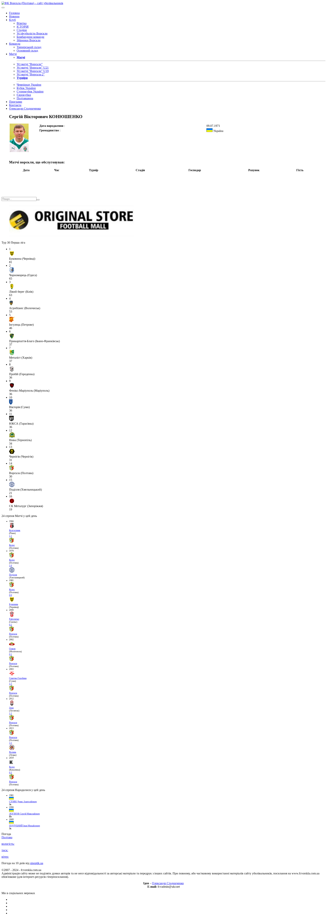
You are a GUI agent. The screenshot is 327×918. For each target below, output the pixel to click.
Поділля (13, 574)
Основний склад (27, 50)
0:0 (10, 595)
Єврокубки (24, 94)
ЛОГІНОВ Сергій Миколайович (24, 813)
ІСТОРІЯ (23, 26)
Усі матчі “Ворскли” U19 (33, 71)
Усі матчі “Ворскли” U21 (33, 67)
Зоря (11, 707)
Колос (12, 545)
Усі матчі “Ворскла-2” (31, 74)
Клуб (12, 19)
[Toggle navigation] (3, 7)
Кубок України (26, 88)
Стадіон (22, 30)
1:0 (10, 565)
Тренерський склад (29, 47)
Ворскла (13, 634)
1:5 (10, 684)
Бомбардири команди (30, 36)
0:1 (10, 654)
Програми (15, 101)
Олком (12, 648)
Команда (14, 43)
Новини (14, 16)
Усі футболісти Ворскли (32, 33)
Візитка (21, 23)
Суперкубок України (30, 91)
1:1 (10, 536)
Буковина (13, 604)
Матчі (13, 54)
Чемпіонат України (29, 84)
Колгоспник (14, 530)
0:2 (10, 624)
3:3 (10, 743)
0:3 (10, 772)
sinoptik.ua (36, 863)
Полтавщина (25, 98)
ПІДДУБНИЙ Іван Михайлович (24, 825)
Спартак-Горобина (17, 678)
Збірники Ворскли (28, 40)
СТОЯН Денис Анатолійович (23, 801)
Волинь (12, 752)
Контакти (15, 105)
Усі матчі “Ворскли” (30, 64)
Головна (14, 13)
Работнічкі (14, 619)
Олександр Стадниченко (25, 108)
